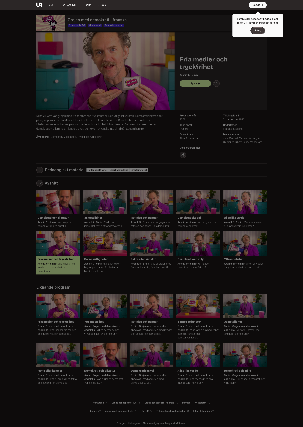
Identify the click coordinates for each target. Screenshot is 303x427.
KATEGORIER (69, 5)
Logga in (258, 4)
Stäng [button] (257, 30)
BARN (88, 5)
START (52, 5)
